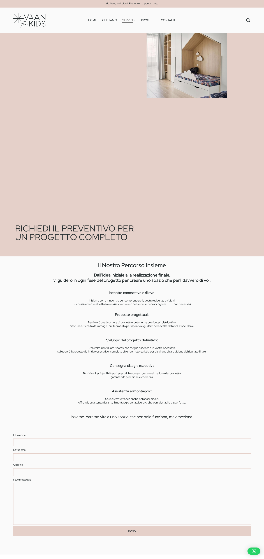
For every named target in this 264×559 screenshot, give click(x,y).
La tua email (20, 449)
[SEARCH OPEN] (248, 20)
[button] (253, 551)
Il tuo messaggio (22, 479)
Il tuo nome (19, 435)
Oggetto (18, 464)
